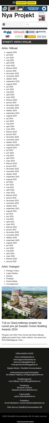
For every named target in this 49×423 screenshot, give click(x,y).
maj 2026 (10, 60)
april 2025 (10, 95)
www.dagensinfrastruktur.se (24, 360)
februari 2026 (11, 68)
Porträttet (10, 279)
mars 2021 (10, 224)
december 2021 (12, 201)
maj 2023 (10, 156)
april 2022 (10, 190)
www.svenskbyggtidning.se (25, 362)
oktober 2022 (11, 174)
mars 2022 (10, 193)
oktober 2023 (11, 142)
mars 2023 (10, 161)
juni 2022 (10, 185)
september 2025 (12, 81)
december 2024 (12, 105)
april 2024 (10, 126)
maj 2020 (10, 251)
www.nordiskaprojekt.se (24, 357)
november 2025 (12, 76)
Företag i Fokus (12, 271)
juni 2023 (10, 153)
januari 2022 (11, 198)
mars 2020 (10, 256)
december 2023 (12, 137)
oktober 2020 (11, 238)
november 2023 (12, 140)
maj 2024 (10, 124)
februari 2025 (11, 100)
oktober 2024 (11, 110)
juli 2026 (9, 55)
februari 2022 (11, 195)
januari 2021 (11, 230)
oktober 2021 (11, 206)
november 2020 (12, 235)
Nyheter (9, 276)
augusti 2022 (11, 179)
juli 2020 (9, 245)
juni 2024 (10, 121)
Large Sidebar (12, 273)
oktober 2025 (11, 79)
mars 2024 (10, 129)
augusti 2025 (11, 84)
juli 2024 (9, 118)
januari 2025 (11, 103)
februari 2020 (11, 259)
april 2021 (10, 222)
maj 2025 (10, 92)
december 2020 (12, 232)
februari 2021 (11, 227)
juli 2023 (9, 150)
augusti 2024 (11, 116)
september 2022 (12, 177)
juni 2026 (10, 58)
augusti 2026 (11, 52)
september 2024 (12, 113)
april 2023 (10, 158)
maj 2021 (10, 219)
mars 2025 (10, 97)
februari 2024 (11, 132)
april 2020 (10, 254)
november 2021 (12, 203)
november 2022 (12, 171)
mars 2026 (10, 66)
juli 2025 (9, 87)
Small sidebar (11, 281)
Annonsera (31, 2)
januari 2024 (11, 134)
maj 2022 (10, 187)
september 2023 (12, 145)
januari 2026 (11, 71)
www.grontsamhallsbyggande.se (24, 365)
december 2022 (12, 169)
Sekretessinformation (25, 422)
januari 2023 (11, 166)
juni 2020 (10, 248)
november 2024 (12, 108)
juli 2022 (9, 182)
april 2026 (10, 63)
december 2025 (12, 73)
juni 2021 (10, 216)
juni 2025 (10, 89)
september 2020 (12, 240)
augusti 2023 (11, 148)
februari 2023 (11, 163)
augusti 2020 (11, 243)
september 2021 (12, 208)
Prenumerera (21, 2)
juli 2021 (9, 214)
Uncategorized (12, 284)
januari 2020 (11, 261)
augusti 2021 (11, 211)
